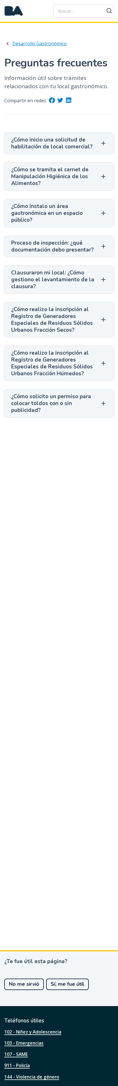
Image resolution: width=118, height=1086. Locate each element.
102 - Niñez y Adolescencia (32, 1032)
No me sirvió (24, 984)
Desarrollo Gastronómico (39, 43)
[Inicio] (14, 11)
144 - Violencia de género (31, 1077)
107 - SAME (16, 1054)
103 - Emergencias (24, 1043)
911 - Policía (17, 1065)
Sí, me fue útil (67, 984)
